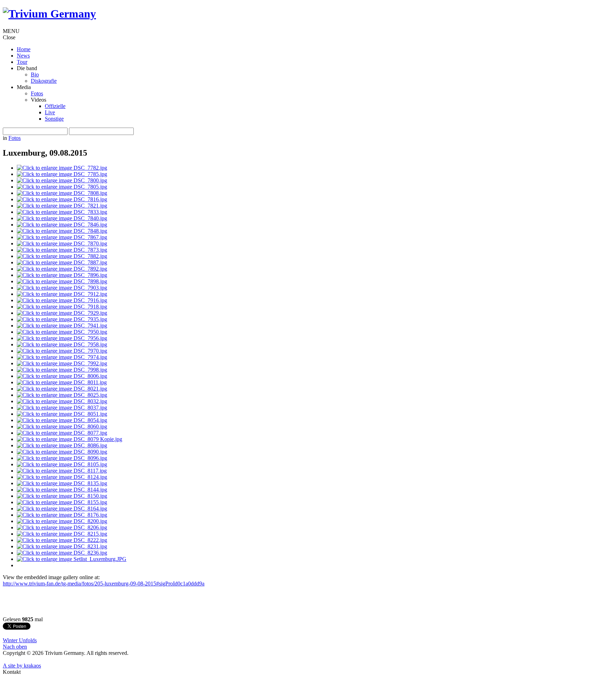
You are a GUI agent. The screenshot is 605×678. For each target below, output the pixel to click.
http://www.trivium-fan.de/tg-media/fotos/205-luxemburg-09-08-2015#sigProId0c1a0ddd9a (103, 584)
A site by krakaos (22, 666)
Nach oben (15, 647)
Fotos (14, 138)
